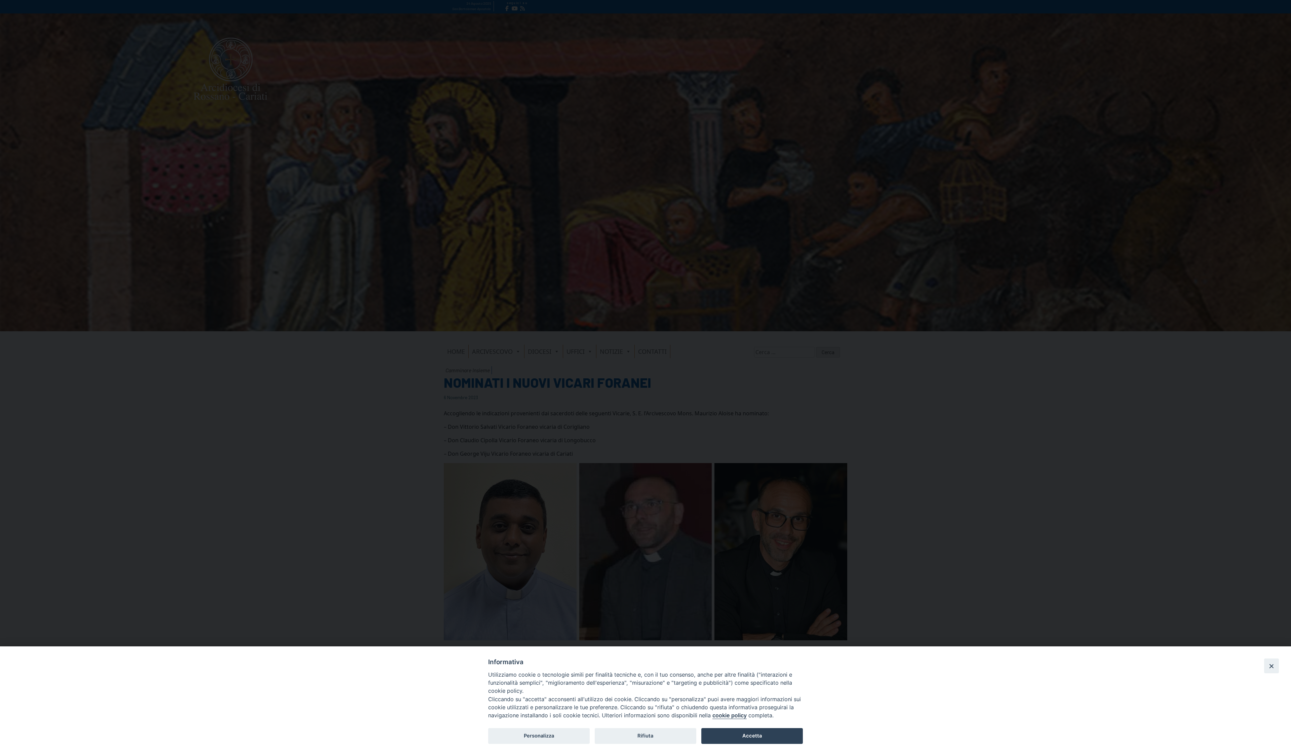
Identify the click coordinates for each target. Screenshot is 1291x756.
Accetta (752, 736)
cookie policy (729, 715)
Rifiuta (645, 736)
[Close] (1271, 665)
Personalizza (539, 736)
